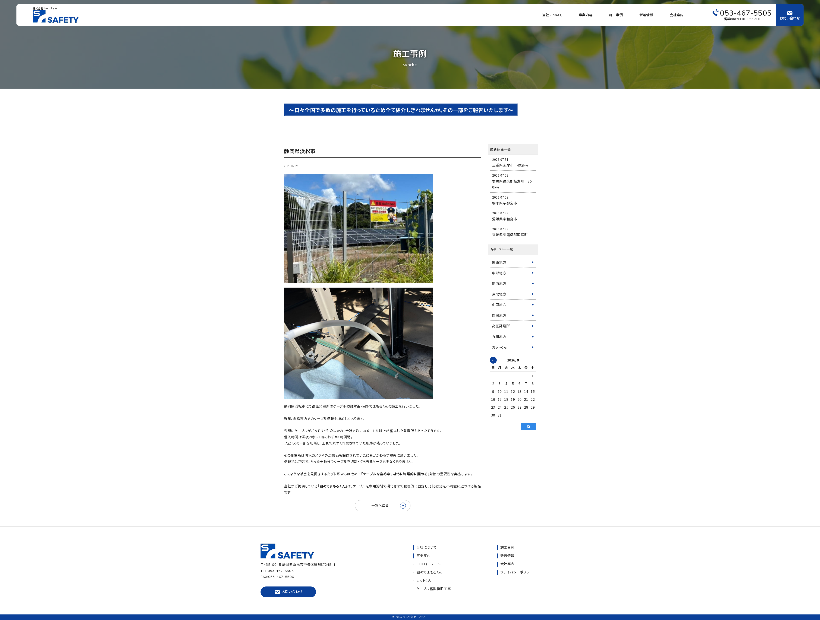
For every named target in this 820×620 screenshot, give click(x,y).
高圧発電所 (501, 325)
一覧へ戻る (380, 505)
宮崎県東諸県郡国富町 (510, 234)
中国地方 (499, 304)
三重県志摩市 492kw (510, 165)
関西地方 (499, 283)
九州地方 (499, 336)
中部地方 (499, 272)
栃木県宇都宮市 (504, 203)
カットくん (499, 347)
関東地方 (499, 262)
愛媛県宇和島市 (504, 218)
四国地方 (499, 315)
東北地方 (499, 294)
